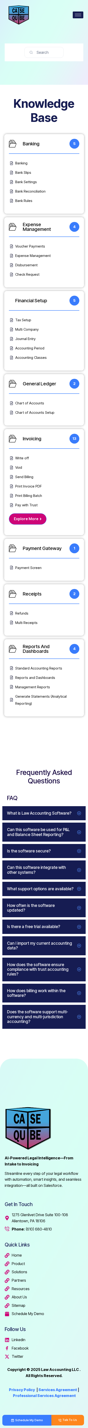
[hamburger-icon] (78, 15)
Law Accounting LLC (60, 1369)
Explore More (26, 518)
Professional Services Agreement (44, 1395)
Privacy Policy (22, 1389)
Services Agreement (57, 1389)
